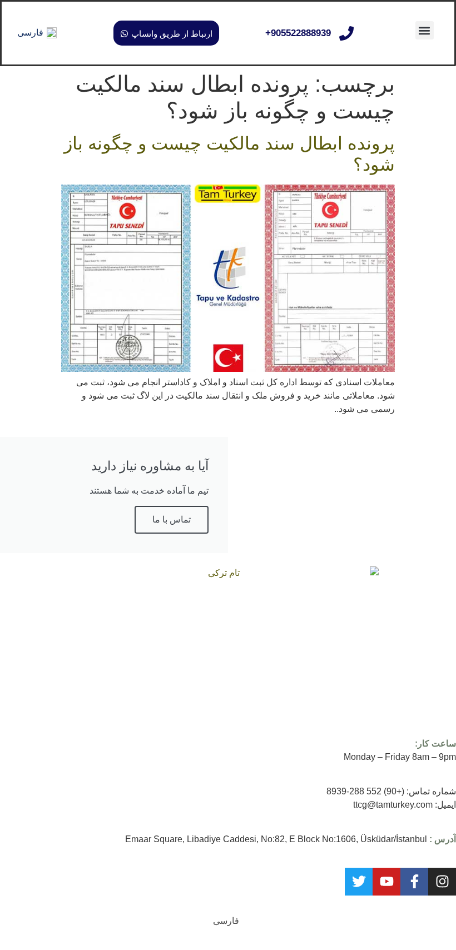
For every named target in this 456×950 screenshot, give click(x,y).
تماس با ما (171, 519)
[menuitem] (37, 33)
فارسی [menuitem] (30, 32)
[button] (424, 30)
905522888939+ (298, 33)
